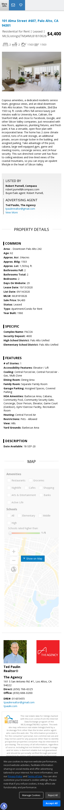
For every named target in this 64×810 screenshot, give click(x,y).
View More (12, 212)
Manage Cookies (31, 795)
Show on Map (34, 558)
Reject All (53, 795)
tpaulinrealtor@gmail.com (20, 208)
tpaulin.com (10, 706)
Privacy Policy (15, 776)
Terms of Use (35, 776)
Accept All (52, 803)
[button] (4, 806)
